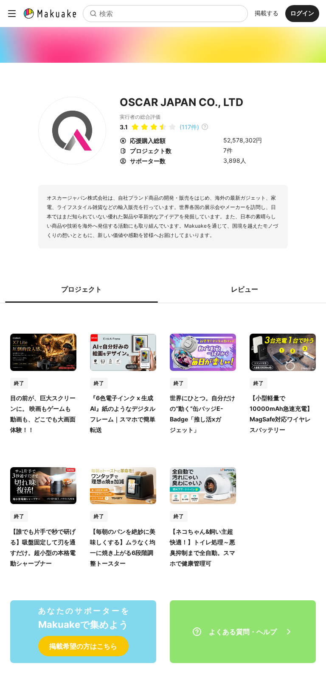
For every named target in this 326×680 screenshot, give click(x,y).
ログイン (302, 13)
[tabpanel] (163, 441)
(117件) (189, 127)
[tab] (81, 289)
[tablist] (163, 289)
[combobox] (165, 13)
